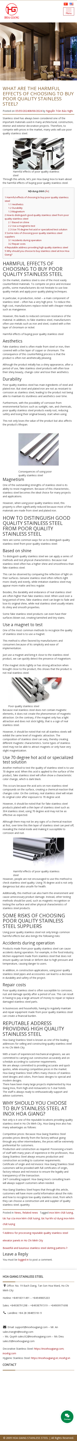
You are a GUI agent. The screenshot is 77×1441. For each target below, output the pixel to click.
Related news (30, 1212)
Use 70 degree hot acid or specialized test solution (37, 229)
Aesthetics (15, 204)
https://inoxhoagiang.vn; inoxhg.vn (50, 1358)
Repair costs (17, 243)
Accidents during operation (25, 240)
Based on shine (18, 222)
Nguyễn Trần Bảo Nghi (59, 111)
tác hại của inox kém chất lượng (21, 1218)
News (17, 1212)
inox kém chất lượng (61, 1212)
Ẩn (47, 191)
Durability (15, 207)
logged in (23, 1259)
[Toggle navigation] (68, 11)
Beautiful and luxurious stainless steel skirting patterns (34, 1248)
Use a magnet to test (21, 225)
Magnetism (16, 211)
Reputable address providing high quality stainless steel (36, 247)
